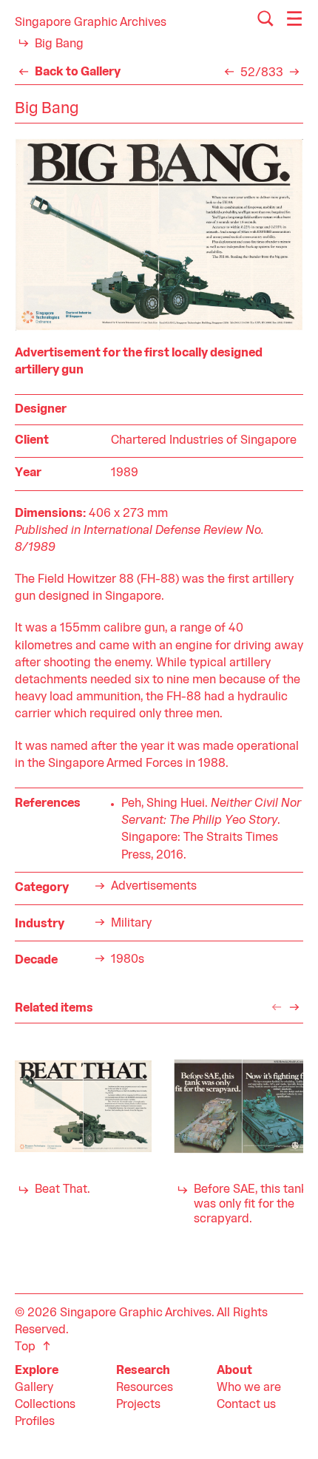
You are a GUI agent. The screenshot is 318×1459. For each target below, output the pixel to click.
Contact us (246, 1405)
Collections (45, 1405)
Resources (144, 1388)
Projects (138, 1405)
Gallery (34, 1388)
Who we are (249, 1388)
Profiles (35, 1422)
